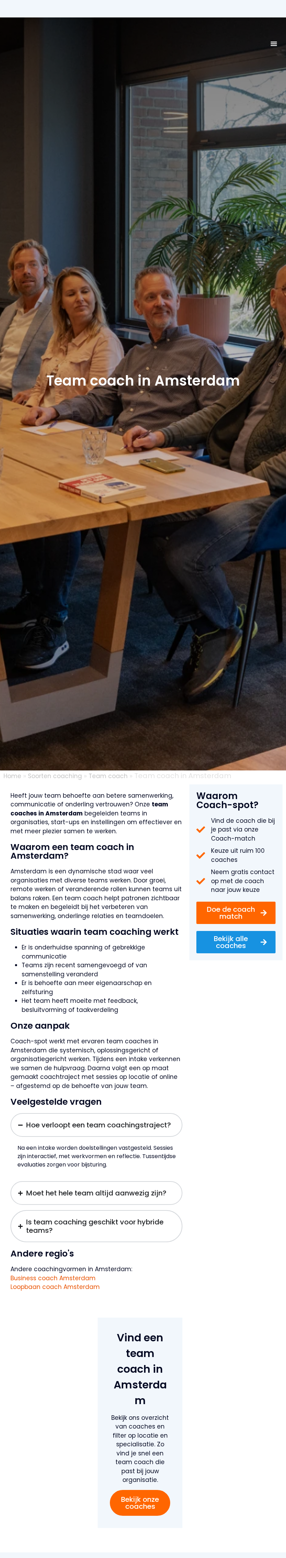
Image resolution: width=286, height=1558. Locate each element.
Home (12, 776)
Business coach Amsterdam (53, 1278)
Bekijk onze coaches (140, 1502)
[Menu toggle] (273, 43)
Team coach (108, 776)
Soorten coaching (55, 776)
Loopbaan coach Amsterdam (55, 1287)
